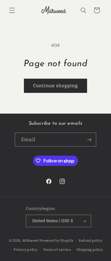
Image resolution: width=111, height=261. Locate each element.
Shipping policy (90, 250)
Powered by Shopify (56, 241)
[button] (11, 10)
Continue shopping (55, 85)
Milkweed (30, 241)
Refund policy (90, 241)
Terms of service (57, 250)
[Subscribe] (89, 140)
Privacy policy (25, 250)
